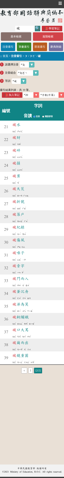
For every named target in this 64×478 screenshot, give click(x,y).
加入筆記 (14, 94)
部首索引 (39, 46)
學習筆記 (54, 28)
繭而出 (20, 343)
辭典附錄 (56, 46)
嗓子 (18, 253)
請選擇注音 (12, 64)
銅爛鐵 (20, 317)
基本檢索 (16, 36)
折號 (18, 202)
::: (1, 56)
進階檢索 (47, 36)
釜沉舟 (20, 291)
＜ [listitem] (24, 370)
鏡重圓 (20, 355)
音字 (18, 266)
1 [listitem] (30, 370)
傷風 (18, 240)
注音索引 (8, 46)
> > (20, 56)
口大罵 (20, 330)
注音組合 (10, 72)
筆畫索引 (24, 46)
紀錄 (18, 227)
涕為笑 (20, 304)
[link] (52, 95)
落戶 (18, 214)
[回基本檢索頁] (32, 16)
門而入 (20, 279)
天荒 (18, 189)
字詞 (7, 80)
